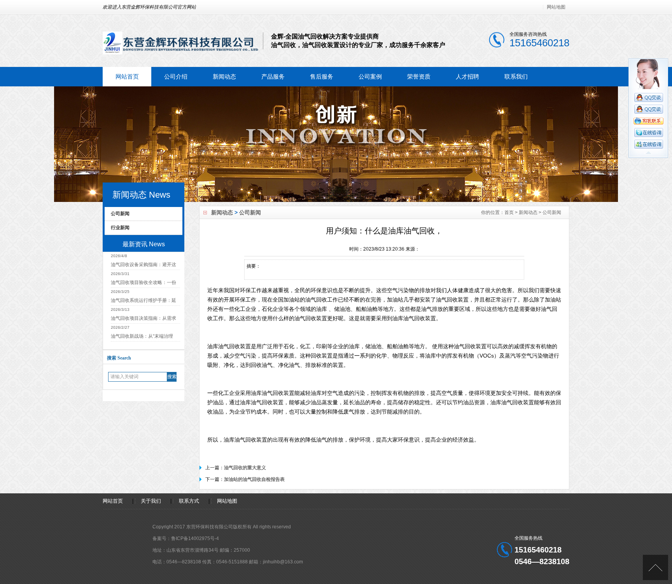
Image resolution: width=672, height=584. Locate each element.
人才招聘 (467, 76)
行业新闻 (120, 227)
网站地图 (556, 7)
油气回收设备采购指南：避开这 (143, 264)
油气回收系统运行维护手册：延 (143, 300)
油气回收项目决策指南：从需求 (143, 318)
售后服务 (321, 76)
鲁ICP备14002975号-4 (195, 538)
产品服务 (273, 76)
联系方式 (189, 501)
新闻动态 (224, 76)
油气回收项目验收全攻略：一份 (143, 282)
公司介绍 (175, 76)
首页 (509, 212)
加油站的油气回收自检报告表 (254, 479)
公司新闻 (250, 212)
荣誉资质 (418, 76)
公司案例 (370, 76)
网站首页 (127, 76)
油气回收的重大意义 (245, 467)
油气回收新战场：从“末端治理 (142, 336)
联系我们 (516, 76)
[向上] (655, 567)
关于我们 (151, 501)
